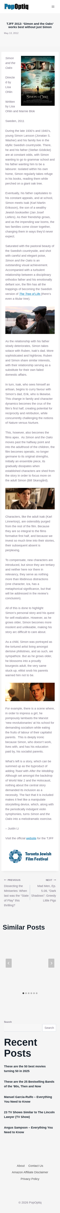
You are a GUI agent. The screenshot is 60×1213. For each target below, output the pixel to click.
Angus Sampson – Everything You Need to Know (28, 1130)
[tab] (23, 993)
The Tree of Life (30, 294)
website (31, 838)
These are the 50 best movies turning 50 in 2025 (25, 1069)
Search (8, 1022)
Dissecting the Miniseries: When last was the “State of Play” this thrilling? (16, 893)
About (21, 1165)
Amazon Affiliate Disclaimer (30, 1172)
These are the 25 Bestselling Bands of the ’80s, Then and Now (29, 1084)
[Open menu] (53, 6)
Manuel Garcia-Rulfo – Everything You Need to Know (28, 1099)
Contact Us (35, 1165)
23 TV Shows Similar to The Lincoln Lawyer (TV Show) (29, 1115)
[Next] (51, 963)
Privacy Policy (30, 1179)
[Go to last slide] (9, 963)
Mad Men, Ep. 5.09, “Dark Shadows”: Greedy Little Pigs (43, 890)
